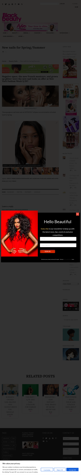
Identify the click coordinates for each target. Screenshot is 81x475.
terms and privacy (68, 259)
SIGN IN (47, 251)
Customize (47, 470)
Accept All (72, 470)
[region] (40, 468)
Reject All (60, 470)
